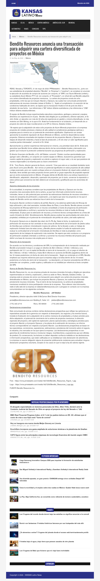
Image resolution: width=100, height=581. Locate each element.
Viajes (26, 28)
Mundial (72, 22)
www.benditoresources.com (47, 286)
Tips (44, 28)
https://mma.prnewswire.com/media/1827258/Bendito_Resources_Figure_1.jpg (45, 381)
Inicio (14, 36)
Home (14, 3)
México (31, 22)
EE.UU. (23, 22)
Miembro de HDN (83, 3)
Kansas (14, 22)
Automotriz (16, 28)
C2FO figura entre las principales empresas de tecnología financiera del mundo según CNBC (49, 435)
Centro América (43, 22)
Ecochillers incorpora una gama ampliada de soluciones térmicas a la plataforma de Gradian (48, 429)
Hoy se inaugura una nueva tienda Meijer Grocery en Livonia (35, 423)
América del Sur (59, 22)
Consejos (35, 28)
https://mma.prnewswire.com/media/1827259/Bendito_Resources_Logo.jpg (44, 384)
